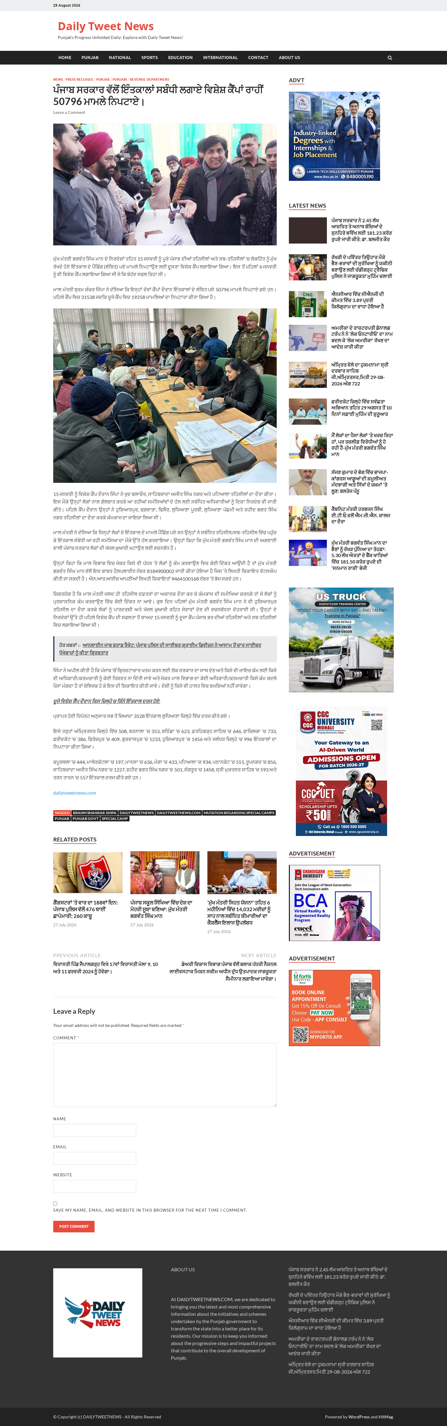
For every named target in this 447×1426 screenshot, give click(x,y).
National (120, 57)
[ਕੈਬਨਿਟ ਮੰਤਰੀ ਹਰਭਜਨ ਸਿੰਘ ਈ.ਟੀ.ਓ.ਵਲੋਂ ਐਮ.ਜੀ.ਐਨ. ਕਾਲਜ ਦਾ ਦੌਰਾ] (308, 509)
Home (64, 57)
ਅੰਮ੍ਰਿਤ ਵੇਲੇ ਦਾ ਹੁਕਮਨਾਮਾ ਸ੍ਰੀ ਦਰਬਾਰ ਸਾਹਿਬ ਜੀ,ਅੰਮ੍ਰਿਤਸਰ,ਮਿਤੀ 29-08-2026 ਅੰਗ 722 (360, 374)
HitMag (386, 1416)
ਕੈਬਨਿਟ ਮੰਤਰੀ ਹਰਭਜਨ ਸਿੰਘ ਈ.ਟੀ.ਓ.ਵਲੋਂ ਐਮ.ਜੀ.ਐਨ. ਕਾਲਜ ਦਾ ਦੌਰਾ (360, 515)
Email (60, 1146)
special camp (115, 818)
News (58, 79)
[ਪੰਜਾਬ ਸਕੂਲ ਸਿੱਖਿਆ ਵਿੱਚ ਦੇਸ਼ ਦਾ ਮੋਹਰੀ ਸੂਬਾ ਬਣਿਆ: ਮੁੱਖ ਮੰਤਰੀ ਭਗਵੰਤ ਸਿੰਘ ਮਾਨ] (165, 895)
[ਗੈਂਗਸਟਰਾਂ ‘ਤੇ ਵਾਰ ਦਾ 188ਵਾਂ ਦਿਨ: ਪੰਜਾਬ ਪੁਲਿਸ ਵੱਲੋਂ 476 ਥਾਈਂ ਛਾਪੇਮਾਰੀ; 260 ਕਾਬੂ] (88, 895)
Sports (149, 57)
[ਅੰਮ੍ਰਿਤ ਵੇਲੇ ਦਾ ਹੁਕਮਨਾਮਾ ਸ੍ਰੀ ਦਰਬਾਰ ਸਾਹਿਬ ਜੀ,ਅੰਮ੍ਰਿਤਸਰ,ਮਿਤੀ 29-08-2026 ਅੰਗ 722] (308, 365)
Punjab (90, 57)
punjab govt (86, 818)
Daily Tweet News (106, 26)
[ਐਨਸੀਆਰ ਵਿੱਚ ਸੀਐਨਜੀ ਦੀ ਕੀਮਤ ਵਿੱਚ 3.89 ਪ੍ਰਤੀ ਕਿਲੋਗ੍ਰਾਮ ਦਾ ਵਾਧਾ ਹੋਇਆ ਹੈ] (308, 294)
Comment (66, 1037)
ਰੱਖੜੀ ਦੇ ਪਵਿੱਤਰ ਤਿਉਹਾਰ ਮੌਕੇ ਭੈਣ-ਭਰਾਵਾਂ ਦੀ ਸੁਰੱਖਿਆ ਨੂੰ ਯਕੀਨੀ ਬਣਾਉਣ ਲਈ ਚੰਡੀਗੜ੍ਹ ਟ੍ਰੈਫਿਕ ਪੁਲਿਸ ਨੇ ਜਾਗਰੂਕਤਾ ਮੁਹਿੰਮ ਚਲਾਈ (361, 266)
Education (180, 57)
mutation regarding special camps (239, 812)
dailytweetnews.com (74, 793)
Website (62, 1174)
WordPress (359, 1416)
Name (59, 1118)
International (220, 57)
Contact (258, 57)
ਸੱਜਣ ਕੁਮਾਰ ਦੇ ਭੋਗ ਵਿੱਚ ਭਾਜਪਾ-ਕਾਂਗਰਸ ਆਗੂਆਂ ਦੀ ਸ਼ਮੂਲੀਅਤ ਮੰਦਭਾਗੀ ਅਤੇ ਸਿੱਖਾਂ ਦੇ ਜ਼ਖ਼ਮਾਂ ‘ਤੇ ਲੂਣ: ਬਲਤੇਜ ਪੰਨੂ (359, 481)
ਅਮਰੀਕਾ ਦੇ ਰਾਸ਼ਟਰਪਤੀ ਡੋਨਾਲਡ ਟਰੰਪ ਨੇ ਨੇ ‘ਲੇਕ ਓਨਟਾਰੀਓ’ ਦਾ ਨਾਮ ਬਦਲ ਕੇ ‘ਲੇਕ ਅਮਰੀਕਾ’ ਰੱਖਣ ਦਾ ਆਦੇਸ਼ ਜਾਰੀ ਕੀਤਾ (362, 337)
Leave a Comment (69, 112)
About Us (289, 57)
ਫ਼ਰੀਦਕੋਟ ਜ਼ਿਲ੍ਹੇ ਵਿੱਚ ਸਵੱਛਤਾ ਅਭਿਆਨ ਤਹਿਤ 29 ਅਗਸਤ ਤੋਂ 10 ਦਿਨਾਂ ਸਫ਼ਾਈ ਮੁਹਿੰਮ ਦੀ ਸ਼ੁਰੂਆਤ (361, 408)
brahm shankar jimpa (94, 812)
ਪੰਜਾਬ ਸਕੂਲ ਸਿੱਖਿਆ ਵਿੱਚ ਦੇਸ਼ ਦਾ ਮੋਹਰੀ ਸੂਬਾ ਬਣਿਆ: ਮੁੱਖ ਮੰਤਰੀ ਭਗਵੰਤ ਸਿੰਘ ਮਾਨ (161, 909)
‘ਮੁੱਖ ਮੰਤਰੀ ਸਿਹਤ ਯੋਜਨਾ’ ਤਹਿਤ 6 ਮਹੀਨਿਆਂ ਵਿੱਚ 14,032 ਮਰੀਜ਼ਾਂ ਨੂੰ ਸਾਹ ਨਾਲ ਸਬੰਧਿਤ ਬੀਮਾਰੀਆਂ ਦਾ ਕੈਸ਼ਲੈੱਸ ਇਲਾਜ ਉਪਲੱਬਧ (239, 912)
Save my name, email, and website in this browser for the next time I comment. (150, 1210)
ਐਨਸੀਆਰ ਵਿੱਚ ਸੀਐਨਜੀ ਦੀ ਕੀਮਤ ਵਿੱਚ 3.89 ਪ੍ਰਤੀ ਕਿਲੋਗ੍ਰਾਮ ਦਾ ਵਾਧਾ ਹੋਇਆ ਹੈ (357, 300)
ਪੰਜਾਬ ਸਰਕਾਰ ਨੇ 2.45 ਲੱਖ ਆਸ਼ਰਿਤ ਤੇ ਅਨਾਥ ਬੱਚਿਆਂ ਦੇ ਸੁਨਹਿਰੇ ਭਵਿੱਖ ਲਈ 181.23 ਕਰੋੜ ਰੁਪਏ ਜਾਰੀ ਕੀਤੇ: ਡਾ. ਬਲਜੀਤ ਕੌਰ (361, 229)
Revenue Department (149, 79)
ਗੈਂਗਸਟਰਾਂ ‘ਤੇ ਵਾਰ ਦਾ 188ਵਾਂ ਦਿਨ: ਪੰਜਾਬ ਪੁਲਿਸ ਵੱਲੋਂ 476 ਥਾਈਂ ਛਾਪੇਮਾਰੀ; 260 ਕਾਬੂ (85, 909)
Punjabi (120, 79)
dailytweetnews (137, 812)
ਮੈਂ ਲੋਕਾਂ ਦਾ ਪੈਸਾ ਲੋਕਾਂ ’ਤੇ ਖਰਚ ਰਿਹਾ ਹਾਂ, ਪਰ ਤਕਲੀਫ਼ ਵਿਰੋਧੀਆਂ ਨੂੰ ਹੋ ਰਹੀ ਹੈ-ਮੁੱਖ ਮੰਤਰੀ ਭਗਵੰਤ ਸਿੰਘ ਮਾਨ (362, 444)
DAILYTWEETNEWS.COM (205, 1299)
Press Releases (79, 79)
